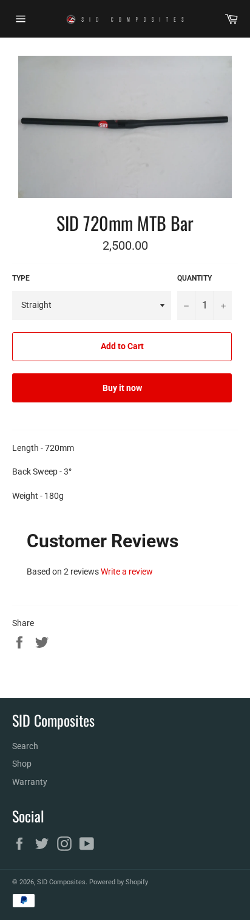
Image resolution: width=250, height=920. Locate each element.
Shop (22, 763)
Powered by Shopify (118, 882)
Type (21, 278)
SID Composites (61, 882)
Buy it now (122, 388)
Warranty (29, 782)
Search (25, 746)
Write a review (127, 571)
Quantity (194, 278)
